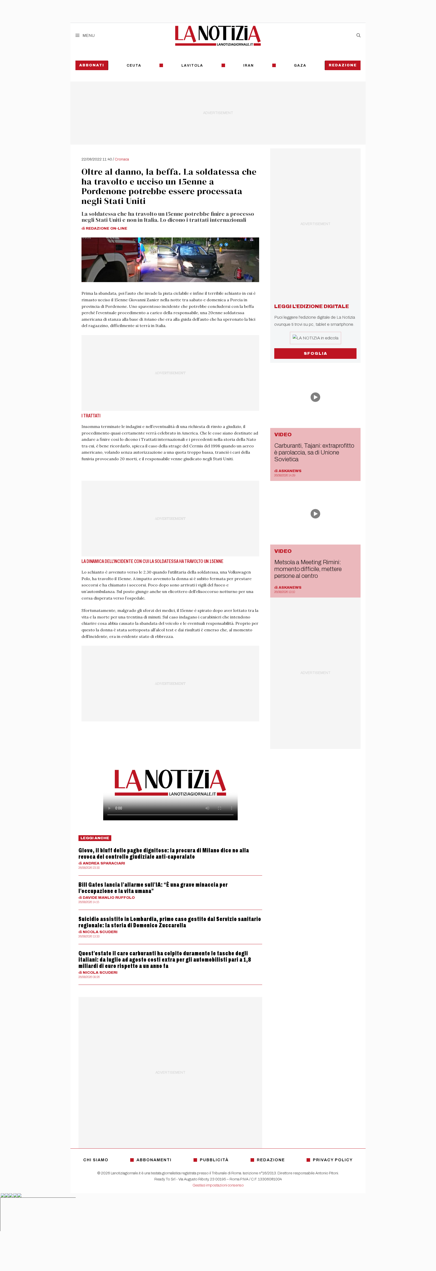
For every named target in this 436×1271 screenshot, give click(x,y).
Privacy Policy (333, 1160)
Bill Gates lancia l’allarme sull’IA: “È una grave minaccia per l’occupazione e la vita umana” (153, 887)
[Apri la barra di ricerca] (358, 35)
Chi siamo (95, 1160)
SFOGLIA (315, 353)
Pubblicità (214, 1160)
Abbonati (91, 65)
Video (283, 434)
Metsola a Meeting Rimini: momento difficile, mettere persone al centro (308, 569)
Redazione (343, 65)
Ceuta (134, 65)
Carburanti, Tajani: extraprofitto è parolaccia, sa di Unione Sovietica (314, 452)
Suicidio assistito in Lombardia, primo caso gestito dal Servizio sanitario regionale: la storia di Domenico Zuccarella (169, 922)
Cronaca (122, 159)
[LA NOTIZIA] (218, 35)
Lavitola (192, 65)
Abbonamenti (154, 1160)
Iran (248, 65)
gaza (300, 65)
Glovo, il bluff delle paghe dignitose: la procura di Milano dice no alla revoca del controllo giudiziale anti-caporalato (163, 853)
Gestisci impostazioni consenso (218, 1185)
